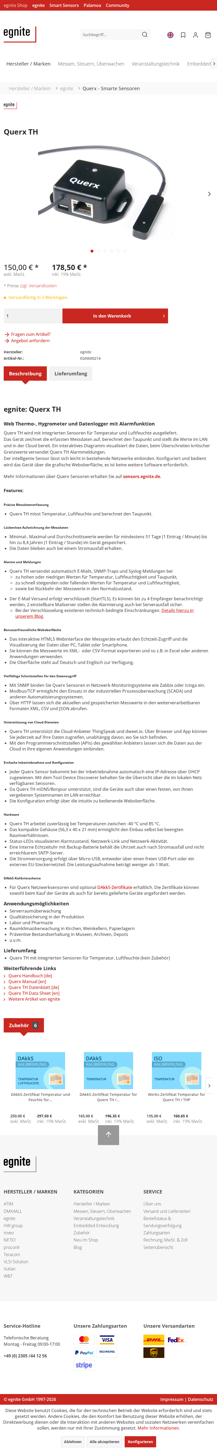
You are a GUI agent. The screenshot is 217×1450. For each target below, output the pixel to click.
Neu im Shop (86, 1240)
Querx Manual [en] (26, 981)
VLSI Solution (16, 1262)
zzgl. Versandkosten (38, 286)
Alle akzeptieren (104, 1441)
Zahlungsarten (156, 1233)
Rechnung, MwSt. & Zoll (165, 1240)
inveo (9, 1233)
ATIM (8, 1204)
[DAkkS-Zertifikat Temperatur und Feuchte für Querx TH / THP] (40, 1070)
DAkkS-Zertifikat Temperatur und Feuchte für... (40, 1097)
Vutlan (9, 1269)
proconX (12, 1247)
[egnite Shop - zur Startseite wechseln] (20, 34)
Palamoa (92, 5)
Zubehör (23, 1025)
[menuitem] (115, 34)
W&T (8, 1276)
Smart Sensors (64, 5)
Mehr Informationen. (159, 1428)
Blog (78, 1247)
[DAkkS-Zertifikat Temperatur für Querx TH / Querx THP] (108, 1070)
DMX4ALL (13, 1211)
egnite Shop (16, 5)
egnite (38, 5)
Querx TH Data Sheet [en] (33, 993)
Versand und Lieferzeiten (167, 1211)
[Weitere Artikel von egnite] (10, 111)
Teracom (12, 1254)
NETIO (10, 1240)
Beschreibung (25, 373)
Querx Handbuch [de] (29, 976)
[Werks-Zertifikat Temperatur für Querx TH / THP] (177, 1070)
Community (117, 5)
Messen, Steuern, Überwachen (102, 1211)
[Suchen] (145, 34)
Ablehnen (73, 1441)
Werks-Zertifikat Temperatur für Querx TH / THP (176, 1097)
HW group (13, 1225)
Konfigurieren (140, 1441)
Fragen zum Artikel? (30, 334)
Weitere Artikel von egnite (33, 999)
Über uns (152, 1204)
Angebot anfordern (30, 341)
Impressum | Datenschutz (186, 1399)
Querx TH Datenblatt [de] (33, 987)
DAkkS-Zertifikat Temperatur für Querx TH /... (108, 1097)
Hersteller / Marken (92, 1204)
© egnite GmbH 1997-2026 (30, 1399)
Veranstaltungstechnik (94, 1218)
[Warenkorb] (208, 34)
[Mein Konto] (195, 34)
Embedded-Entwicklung (96, 1225)
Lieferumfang (71, 373)
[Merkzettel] (182, 34)
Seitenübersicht (158, 1247)
